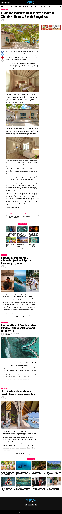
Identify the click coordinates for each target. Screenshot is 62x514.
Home (12, 6)
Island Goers (25, 6)
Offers (36, 6)
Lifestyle (19, 6)
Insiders (31, 6)
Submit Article (42, 6)
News (15, 6)
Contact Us (49, 6)
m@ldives (8, 267)
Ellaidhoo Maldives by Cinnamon (20, 210)
